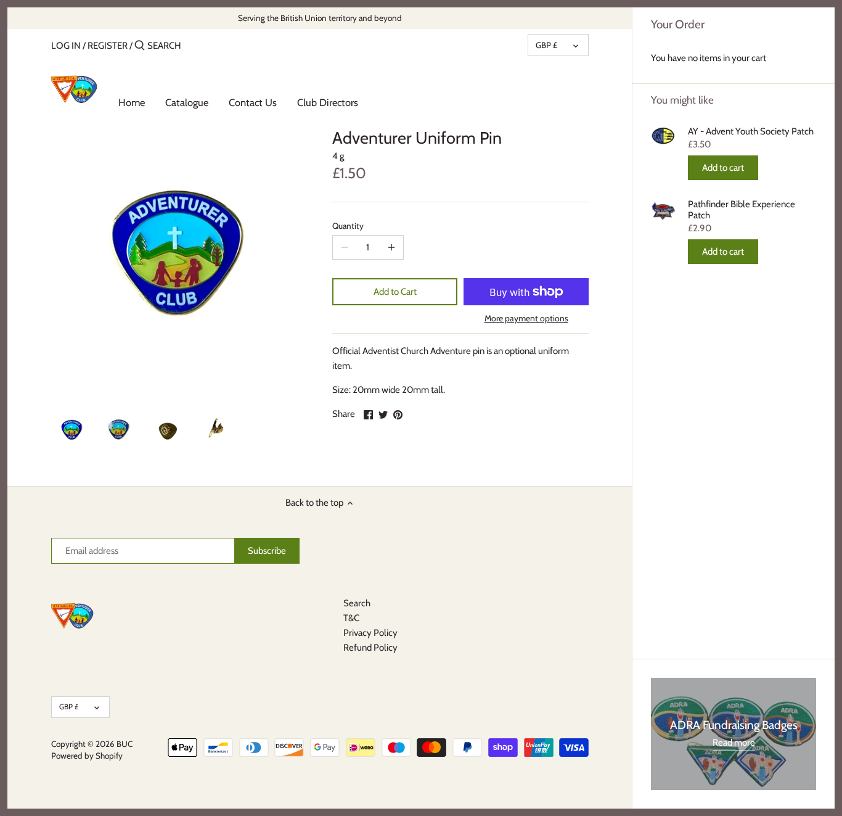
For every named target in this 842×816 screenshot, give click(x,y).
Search (356, 603)
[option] (72, 430)
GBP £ (546, 45)
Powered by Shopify (87, 755)
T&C (351, 618)
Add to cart (723, 167)
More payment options (526, 318)
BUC (124, 744)
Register (108, 45)
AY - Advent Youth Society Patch (751, 131)
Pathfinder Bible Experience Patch (741, 210)
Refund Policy (370, 647)
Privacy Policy (370, 632)
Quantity (348, 226)
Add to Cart (395, 291)
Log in (66, 45)
